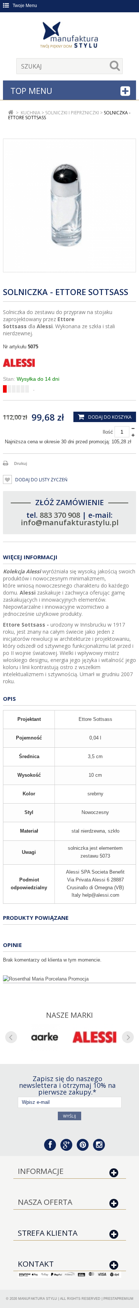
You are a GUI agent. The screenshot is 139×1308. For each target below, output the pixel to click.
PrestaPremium (118, 1299)
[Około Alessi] (95, 1037)
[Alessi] (69, 363)
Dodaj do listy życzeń (40, 479)
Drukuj (20, 463)
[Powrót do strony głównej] (11, 113)
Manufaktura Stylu (37, 1299)
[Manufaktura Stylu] (69, 36)
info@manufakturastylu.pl (70, 522)
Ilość (108, 432)
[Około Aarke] (45, 1037)
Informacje (41, 1171)
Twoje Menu (25, 5)
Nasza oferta (45, 1202)
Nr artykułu (14, 346)
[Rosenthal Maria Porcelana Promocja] (69, 979)
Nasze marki (69, 1015)
